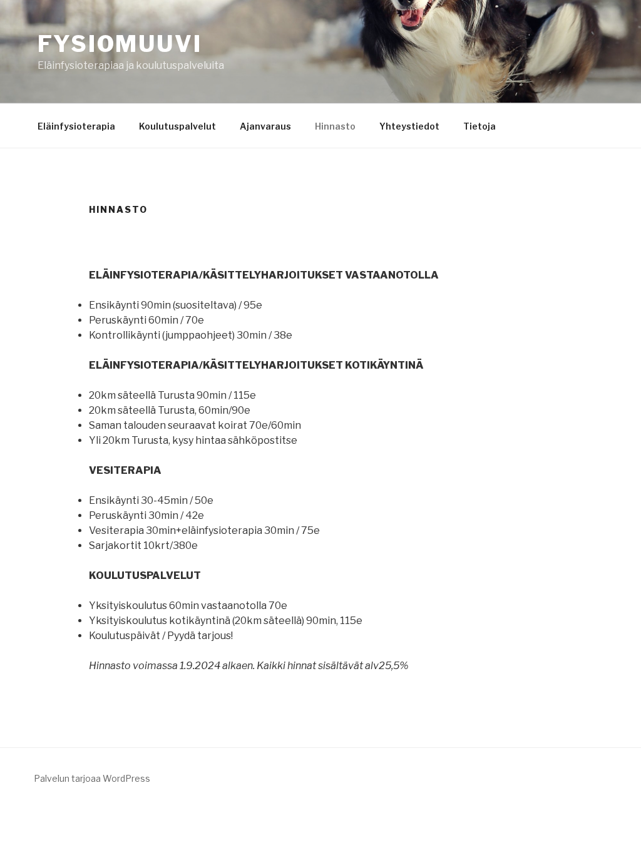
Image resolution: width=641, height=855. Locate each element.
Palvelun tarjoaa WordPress (92, 778)
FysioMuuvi (120, 44)
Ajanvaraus (265, 126)
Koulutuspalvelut (177, 126)
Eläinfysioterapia (76, 126)
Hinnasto (335, 126)
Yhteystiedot (409, 126)
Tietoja (479, 126)
